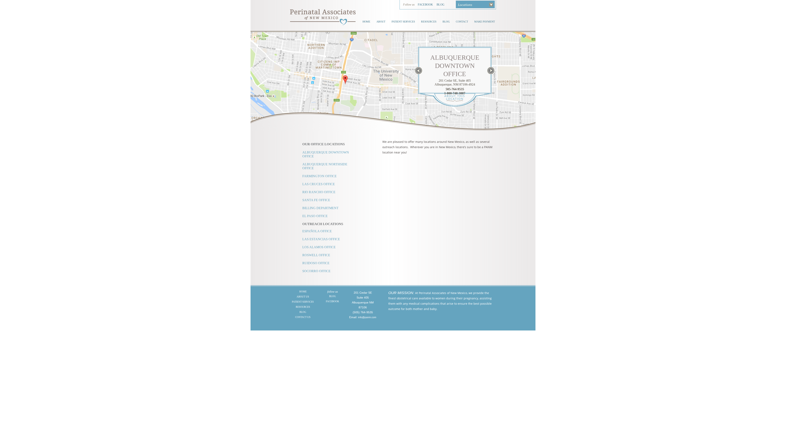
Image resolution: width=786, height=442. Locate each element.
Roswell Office (316, 255)
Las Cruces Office (318, 184)
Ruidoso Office (316, 263)
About (380, 21)
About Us (303, 296)
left (418, 70)
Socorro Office (316, 271)
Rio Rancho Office (318, 192)
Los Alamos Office (319, 247)
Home (366, 21)
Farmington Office (319, 176)
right (491, 70)
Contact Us (303, 317)
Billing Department (320, 208)
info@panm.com (367, 317)
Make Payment (484, 21)
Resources (428, 21)
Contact (462, 21)
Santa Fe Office (316, 200)
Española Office (317, 231)
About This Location (454, 97)
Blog (440, 4)
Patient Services (403, 21)
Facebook (425, 4)
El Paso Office (315, 216)
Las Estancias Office (321, 239)
